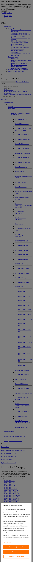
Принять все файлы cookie (16, 547)
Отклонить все (16, 551)
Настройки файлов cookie (16, 556)
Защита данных (7, 542)
